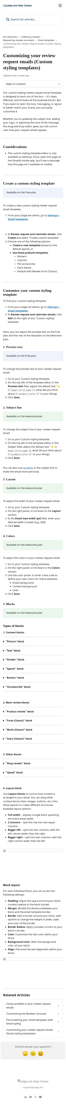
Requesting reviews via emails (18, 40)
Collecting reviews (30, 36)
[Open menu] (60, 5)
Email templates (46, 40)
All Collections (10, 36)
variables (28, 467)
